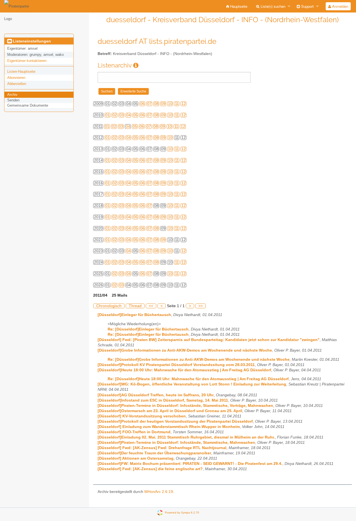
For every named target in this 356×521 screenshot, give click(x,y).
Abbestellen (16, 84)
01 (107, 115)
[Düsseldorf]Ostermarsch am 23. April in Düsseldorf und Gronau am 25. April (170, 411)
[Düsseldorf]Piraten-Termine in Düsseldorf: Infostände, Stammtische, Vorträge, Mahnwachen (185, 406)
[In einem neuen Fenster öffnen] (136, 65)
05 (135, 115)
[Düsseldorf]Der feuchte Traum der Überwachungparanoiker (154, 453)
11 (177, 104)
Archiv (12, 94)
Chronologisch (109, 306)
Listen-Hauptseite (21, 71)
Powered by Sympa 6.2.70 (182, 512)
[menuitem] (237, 6)
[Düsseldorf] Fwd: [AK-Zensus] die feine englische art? (150, 469)
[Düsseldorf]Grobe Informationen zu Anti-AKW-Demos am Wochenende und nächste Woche (185, 350)
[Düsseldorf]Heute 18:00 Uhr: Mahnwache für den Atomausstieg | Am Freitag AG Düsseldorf (184, 370)
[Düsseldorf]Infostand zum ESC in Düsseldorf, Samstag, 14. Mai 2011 (163, 400)
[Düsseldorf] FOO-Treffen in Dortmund (134, 432)
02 (114, 115)
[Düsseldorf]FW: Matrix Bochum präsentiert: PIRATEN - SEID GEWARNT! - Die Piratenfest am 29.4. (190, 464)
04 (128, 115)
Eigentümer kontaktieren (26, 61)
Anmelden (339, 6)
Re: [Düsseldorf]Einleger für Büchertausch (148, 329)
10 (170, 104)
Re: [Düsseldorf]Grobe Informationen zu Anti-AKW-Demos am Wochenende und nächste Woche (199, 359)
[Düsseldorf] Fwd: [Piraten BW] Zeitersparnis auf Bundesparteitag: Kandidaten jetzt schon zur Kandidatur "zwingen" (209, 340)
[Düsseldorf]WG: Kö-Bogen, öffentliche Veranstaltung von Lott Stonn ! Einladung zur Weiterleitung (192, 384)
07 (149, 104)
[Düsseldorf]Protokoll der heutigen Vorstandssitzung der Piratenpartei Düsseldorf (175, 421)
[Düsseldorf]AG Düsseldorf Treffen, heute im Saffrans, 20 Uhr (156, 395)
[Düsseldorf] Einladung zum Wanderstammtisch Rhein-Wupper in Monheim (169, 427)
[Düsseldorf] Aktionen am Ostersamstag (136, 458)
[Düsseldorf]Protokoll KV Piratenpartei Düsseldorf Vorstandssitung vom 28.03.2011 (176, 365)
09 (163, 104)
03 (121, 115)
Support (307, 6)
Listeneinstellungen (31, 41)
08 (156, 104)
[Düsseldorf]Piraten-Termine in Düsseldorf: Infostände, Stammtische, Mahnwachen (176, 442)
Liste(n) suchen (272, 6)
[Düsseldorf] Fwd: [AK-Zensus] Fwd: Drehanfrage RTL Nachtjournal (162, 448)
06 (142, 104)
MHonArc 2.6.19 (158, 492)
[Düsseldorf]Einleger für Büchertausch (134, 315)
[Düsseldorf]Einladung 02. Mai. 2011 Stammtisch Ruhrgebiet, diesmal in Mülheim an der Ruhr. (186, 437)
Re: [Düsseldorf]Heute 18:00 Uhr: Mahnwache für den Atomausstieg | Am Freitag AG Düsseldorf (198, 379)
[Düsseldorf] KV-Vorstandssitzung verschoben (142, 416)
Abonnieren (16, 78)
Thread (135, 306)
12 (183, 104)
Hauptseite (238, 6)
